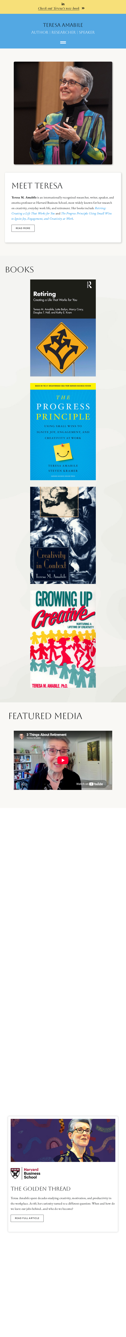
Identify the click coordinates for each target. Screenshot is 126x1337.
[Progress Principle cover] (63, 385)
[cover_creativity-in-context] (63, 488)
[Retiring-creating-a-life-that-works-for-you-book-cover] (63, 281)
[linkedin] (63, 4)
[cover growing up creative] (63, 592)
